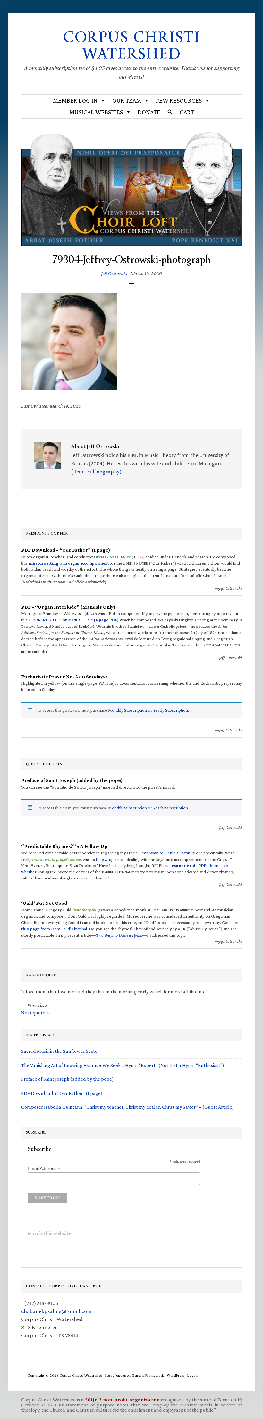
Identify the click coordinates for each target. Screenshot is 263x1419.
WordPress (176, 1375)
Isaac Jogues (115, 1375)
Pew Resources (179, 100)
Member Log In (75, 100)
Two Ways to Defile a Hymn (165, 852)
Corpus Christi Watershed (131, 46)
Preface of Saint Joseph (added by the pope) (67, 1079)
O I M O (74, 619)
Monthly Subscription (127, 710)
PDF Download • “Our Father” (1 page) (62, 1093)
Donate (149, 112)
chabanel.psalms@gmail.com (56, 1311)
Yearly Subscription (170, 710)
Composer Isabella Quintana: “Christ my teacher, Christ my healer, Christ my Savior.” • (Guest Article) (127, 1107)
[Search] (170, 112)
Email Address (44, 1168)
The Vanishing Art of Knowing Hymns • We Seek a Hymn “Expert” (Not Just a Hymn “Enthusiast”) (122, 1065)
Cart (187, 112)
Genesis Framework (148, 1375)
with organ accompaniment (69, 563)
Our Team (126, 100)
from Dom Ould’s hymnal (54, 928)
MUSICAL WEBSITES (96, 112)
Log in (192, 1375)
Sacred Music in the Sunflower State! (60, 1051)
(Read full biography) (96, 471)
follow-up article (111, 859)
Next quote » (35, 1012)
